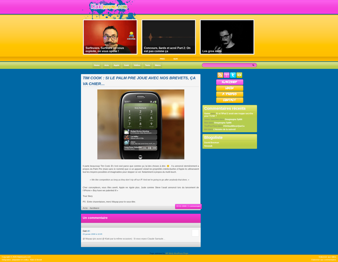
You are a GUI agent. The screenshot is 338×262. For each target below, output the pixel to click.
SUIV (175, 59)
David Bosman (211, 142)
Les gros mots (212, 51)
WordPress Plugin (181, 253)
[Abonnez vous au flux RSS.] (220, 77)
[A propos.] (229, 96)
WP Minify (169, 253)
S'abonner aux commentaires (323, 260)
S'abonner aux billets (327, 257)
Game (207, 113)
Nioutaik (208, 146)
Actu (85, 208)
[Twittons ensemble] (233, 77)
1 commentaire (194, 206)
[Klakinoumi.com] (108, 11)
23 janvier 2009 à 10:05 (92, 234)
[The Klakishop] (229, 84)
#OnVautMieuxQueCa (234, 126)
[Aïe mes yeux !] (239, 77)
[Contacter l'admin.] (229, 102)
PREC (162, 59)
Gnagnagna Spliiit (233, 119)
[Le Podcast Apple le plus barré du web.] (227, 77)
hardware (94, 208)
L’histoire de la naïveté (224, 129)
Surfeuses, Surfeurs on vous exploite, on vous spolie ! (105, 49)
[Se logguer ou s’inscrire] (229, 90)
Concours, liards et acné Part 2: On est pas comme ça (167, 49)
